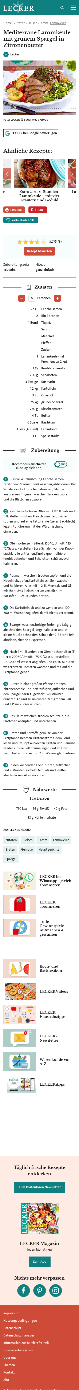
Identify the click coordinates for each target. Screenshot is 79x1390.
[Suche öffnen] (62, 7)
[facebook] (23, 1290)
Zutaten (19, 23)
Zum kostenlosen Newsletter (40, 1187)
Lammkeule (58, 23)
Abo (6, 1380)
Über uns (9, 1358)
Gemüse (27, 849)
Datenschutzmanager (18, 1335)
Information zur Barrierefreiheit (26, 1343)
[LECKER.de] (18, 8)
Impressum (11, 1313)
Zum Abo (39, 1262)
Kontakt (9, 1372)
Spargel (10, 859)
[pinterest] (39, 1290)
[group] (39, 181)
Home (7, 23)
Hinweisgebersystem (18, 1350)
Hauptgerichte (49, 849)
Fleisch (32, 23)
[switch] (60, 464)
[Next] (72, 173)
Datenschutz (12, 1328)
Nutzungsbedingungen (20, 1321)
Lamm (43, 23)
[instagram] (55, 1290)
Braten (10, 849)
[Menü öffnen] (73, 7)
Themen (9, 1365)
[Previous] (7, 173)
